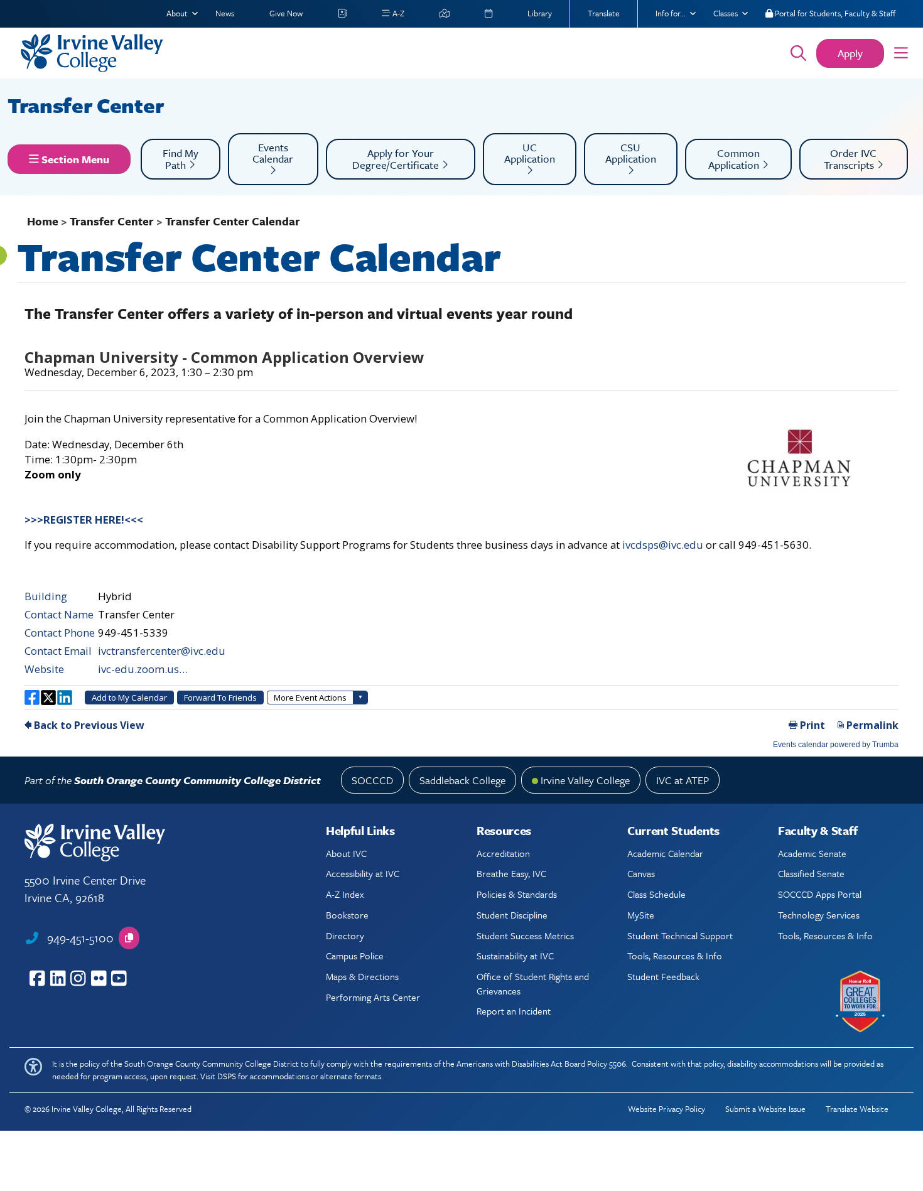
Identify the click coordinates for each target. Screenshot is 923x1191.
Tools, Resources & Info (674, 955)
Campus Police (355, 955)
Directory (345, 935)
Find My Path (180, 159)
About (177, 13)
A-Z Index (345, 894)
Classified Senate (811, 873)
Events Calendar (272, 152)
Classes (725, 13)
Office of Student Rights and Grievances (533, 983)
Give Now (286, 13)
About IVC (346, 853)
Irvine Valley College (585, 780)
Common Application (735, 159)
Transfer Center (88, 105)
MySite (640, 915)
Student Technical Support (680, 935)
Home (42, 221)
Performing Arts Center (373, 997)
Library (539, 13)
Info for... (671, 13)
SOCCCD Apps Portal (819, 894)
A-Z (397, 13)
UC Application (529, 152)
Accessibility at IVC (362, 873)
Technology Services (819, 915)
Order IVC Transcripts (850, 159)
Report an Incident (514, 1011)
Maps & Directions (362, 976)
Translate (604, 13)
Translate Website (857, 1108)
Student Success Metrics (525, 935)
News (224, 13)
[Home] (387, 53)
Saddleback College (462, 780)
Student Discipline (512, 915)
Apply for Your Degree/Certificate (396, 159)
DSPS (226, 1076)
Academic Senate (812, 853)
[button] (901, 53)
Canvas (641, 873)
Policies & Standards (517, 894)
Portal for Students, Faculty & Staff (834, 13)
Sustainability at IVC (515, 955)
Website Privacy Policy (666, 1108)
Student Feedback (663, 976)
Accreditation (503, 853)
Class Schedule (656, 894)
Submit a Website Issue (765, 1108)
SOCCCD (372, 780)
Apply (850, 53)
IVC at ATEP (682, 780)
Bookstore (347, 915)
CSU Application (630, 152)
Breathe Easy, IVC (511, 873)
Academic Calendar (665, 853)
